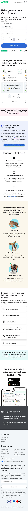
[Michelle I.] (12, 80)
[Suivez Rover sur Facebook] (8, 501)
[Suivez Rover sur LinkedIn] (14, 501)
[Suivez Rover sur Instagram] (11, 501)
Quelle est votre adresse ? (7, 31)
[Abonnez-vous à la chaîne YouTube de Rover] (17, 501)
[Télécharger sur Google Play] (14, 384)
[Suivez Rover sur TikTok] (19, 501)
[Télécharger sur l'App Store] (14, 380)
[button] (25, 2)
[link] (14, 45)
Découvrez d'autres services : (8, 23)
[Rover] (4, 2)
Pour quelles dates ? (5, 37)
